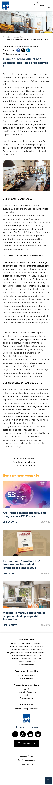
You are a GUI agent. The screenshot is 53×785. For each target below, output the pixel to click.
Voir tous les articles (24, 462)
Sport (26, 689)
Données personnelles (26, 760)
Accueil (6, 37)
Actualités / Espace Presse (26, 709)
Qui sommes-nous (26, 675)
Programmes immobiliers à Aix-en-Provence (26, 653)
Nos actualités (16, 37)
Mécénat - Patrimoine (26, 692)
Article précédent (24, 459)
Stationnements (26, 665)
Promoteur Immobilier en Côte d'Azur (26, 647)
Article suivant (26, 465)
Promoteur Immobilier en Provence (26, 643)
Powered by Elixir (26, 764)
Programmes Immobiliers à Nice (26, 656)
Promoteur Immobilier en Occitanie (26, 650)
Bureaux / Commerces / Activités (26, 659)
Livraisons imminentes (26, 662)
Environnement (26, 698)
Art (26, 695)
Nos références (26, 678)
